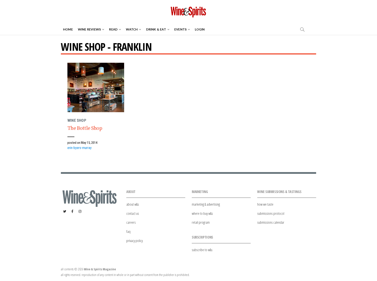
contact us (132, 213)
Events (180, 29)
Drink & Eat (156, 29)
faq (128, 231)
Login (200, 29)
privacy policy (134, 240)
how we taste (265, 204)
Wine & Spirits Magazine (100, 269)
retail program (201, 222)
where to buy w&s (202, 213)
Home (68, 29)
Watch (132, 29)
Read (113, 29)
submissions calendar (270, 222)
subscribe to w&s (202, 249)
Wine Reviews (89, 29)
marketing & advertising (206, 204)
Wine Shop (76, 120)
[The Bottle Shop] (95, 87)
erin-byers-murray (79, 148)
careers (131, 222)
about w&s (132, 204)
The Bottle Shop (84, 128)
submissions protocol (270, 213)
